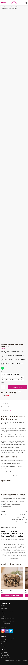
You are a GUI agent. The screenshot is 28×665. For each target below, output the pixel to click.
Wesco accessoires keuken (16, 554)
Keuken (13, 6)
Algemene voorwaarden (7, 611)
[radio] (3, 374)
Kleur (2, 372)
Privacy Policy (4, 608)
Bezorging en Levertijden (7, 618)
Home (2, 6)
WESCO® (22, 547)
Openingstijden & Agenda (7, 639)
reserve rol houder (7, 552)
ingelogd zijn (8, 539)
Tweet (3, 395)
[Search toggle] (23, 2)
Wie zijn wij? (4, 641)
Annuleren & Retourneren (7, 621)
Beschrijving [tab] (4, 403)
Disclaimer (4, 606)
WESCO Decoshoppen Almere (19, 555)
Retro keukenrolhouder (17, 552)
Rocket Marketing (22, 660)
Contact (3, 613)
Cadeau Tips (18, 546)
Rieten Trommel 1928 (6, 590)
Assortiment (7, 6)
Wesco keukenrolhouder (6, 557)
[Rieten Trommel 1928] (12, 578)
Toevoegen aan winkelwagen (17, 388)
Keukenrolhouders (20, 6)
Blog (2, 643)
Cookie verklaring (5, 623)
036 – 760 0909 (6, 657)
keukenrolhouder (22, 549)
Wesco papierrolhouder (18, 557)
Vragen (3, 616)
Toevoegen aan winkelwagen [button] (12, 595)
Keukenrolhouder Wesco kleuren (8, 550)
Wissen (2, 382)
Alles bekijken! (12, 546)
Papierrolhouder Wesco (21, 550)
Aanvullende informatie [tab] (7, 407)
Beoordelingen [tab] (6, 410)
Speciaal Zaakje (16, 547)
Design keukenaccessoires (11, 549)
